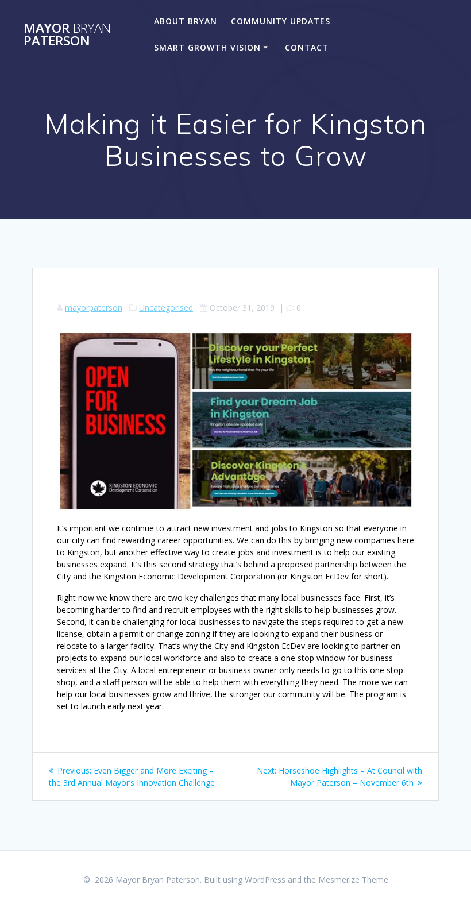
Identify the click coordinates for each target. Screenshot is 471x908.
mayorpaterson (93, 307)
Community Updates (280, 21)
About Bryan (185, 21)
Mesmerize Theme (353, 879)
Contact (307, 47)
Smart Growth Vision (207, 47)
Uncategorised (166, 307)
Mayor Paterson (67, 35)
